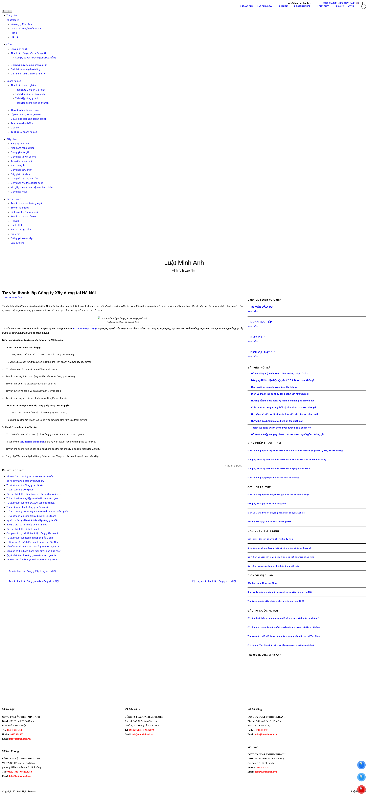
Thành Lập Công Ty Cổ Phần (30, 90)
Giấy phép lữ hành (20, 174)
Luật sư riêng (17, 243)
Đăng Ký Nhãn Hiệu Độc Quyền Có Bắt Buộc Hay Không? (282, 380)
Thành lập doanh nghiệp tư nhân (32, 103)
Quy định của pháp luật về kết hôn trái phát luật (276, 421)
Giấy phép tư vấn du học (23, 157)
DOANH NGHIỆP (261, 321)
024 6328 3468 (347, 3)
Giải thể (15, 127)
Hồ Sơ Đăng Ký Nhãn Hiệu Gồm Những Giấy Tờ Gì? (279, 373)
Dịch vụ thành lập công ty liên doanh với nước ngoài (279, 394)
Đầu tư (10, 44)
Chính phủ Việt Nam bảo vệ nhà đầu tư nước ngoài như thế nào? (282, 645)
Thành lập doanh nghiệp (23, 85)
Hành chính (17, 225)
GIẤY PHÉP (258, 337)
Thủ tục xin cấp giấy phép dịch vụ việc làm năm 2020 (276, 601)
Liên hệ (14, 37)
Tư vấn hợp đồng (20, 207)
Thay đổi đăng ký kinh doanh (25, 110)
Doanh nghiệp (13, 81)
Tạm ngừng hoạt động (22, 123)
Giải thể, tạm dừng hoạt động (25, 69)
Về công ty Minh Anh (21, 24)
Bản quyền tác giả (20, 152)
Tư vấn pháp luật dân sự (23, 216)
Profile (14, 33)
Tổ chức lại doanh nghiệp (24, 132)
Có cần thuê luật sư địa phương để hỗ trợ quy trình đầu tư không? (283, 618)
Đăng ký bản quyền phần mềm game (267, 504)
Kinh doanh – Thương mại (24, 212)
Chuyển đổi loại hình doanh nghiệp (29, 119)
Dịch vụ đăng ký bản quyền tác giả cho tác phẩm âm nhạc (278, 494)
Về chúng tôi (12, 20)
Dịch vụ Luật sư (14, 199)
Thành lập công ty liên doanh (30, 94)
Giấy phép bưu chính (21, 170)
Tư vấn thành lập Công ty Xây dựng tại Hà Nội (32, 571)
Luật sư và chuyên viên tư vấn (26, 28)
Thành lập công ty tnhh (26, 98)
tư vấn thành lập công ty (85, 328)
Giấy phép (11, 139)
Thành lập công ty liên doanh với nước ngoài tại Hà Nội (281, 428)
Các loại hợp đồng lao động (262, 583)
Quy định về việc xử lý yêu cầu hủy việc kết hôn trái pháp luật (284, 414)
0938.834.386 (330, 3)
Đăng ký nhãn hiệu (20, 143)
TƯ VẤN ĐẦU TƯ (261, 306)
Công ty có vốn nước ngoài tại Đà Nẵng (35, 57)
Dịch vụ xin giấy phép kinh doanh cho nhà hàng (273, 477)
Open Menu (7, 11)
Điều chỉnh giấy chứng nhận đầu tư (29, 65)
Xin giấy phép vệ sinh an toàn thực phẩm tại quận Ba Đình (279, 468)
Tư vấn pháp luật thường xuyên (27, 203)
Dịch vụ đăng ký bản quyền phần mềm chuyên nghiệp (276, 513)
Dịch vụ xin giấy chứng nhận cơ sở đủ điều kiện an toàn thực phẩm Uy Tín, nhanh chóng (295, 450)
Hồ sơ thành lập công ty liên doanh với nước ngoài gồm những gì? (287, 434)
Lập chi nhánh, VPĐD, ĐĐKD (26, 114)
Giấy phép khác (19, 192)
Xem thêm (253, 311)
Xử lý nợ (15, 234)
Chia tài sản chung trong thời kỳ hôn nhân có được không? (283, 407)
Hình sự (15, 221)
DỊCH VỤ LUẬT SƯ (262, 352)
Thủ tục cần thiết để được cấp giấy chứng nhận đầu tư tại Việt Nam (284, 636)
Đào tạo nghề (18, 165)
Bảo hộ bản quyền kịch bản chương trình (270, 522)
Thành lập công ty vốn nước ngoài (28, 53)
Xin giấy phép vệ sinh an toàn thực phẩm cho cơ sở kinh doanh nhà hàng (287, 459)
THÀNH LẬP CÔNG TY (15, 298)
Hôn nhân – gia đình (21, 229)
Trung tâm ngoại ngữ (21, 161)
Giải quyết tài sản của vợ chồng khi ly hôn (274, 387)
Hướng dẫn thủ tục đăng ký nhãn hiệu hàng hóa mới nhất (282, 400)
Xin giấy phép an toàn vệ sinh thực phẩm (31, 187)
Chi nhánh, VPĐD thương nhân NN (29, 73)
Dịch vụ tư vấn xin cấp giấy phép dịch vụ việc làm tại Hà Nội (280, 592)
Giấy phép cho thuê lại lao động (27, 183)
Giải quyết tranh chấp (21, 238)
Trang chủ (11, 15)
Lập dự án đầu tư (19, 49)
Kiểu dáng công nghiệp (22, 148)
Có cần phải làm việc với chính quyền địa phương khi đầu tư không (284, 627)
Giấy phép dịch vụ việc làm (24, 178)
